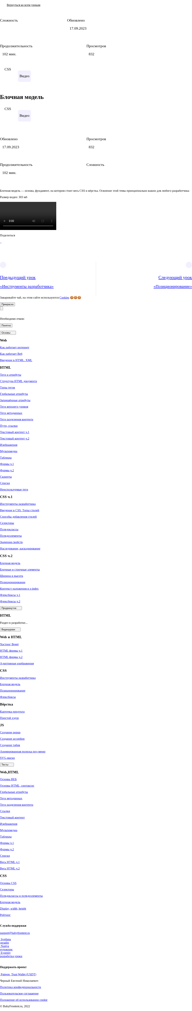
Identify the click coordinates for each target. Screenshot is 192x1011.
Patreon (5, 974)
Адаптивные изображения (17, 663)
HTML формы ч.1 (11, 650)
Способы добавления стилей (18, 516)
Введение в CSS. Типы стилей (19, 510)
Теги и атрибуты (10, 374)
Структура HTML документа (18, 381)
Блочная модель (10, 563)
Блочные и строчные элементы (20, 569)
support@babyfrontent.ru (15, 933)
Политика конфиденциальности (20, 987)
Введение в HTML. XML (16, 360)
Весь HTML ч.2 (10, 868)
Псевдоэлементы (11, 535)
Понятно (6, 325)
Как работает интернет (14, 347)
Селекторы (7, 523)
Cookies (64, 297)
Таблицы (6, 457)
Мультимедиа (8, 451)
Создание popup (10, 732)
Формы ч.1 (7, 464)
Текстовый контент (12, 817)
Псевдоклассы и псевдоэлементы (21, 895)
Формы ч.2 (7, 470)
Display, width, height (13, 908)
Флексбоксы (8, 697)
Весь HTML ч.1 (10, 862)
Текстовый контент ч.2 (14, 438)
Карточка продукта (12, 711)
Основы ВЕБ (8, 779)
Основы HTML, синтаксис (17, 785)
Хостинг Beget (9, 644)
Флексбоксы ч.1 (10, 595)
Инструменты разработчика (18, 504)
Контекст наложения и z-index (19, 588)
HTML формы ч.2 (11, 657)
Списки (5, 483)
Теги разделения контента (16, 419)
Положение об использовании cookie (23, 999)
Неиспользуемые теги (14, 489)
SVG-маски (7, 757)
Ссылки (5, 811)
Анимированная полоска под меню (22, 751)
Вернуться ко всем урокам (23, 5)
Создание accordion (12, 738)
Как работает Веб (11, 353)
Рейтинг (5, 915)
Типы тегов (7, 387)
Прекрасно (8, 304)
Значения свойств (11, 542)
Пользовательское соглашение (19, 993)
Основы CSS (8, 883)
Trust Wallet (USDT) (23, 974)
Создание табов (10, 745)
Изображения (8, 444)
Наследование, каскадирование (20, 548)
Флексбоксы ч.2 (10, 601)
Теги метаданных (11, 413)
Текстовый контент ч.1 (14, 432)
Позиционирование (12, 582)
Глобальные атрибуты (14, 393)
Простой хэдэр (9, 718)
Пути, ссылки (9, 425)
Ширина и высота (11, 575)
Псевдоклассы (9, 529)
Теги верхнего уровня (14, 406)
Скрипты (6, 476)
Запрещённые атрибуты (15, 400)
